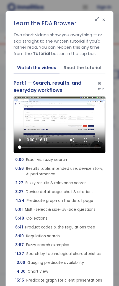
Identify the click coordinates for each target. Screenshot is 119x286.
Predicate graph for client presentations (58, 280)
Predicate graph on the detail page (54, 200)
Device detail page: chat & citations (54, 191)
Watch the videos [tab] (36, 68)
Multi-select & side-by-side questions (55, 209)
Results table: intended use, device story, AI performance (59, 171)
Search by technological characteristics (58, 253)
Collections (31, 218)
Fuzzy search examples (42, 245)
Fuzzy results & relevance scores (51, 183)
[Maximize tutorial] (97, 19)
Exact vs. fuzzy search (41, 159)
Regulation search (37, 236)
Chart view (31, 271)
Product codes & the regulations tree (55, 227)
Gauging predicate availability (49, 262)
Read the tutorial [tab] (82, 68)
